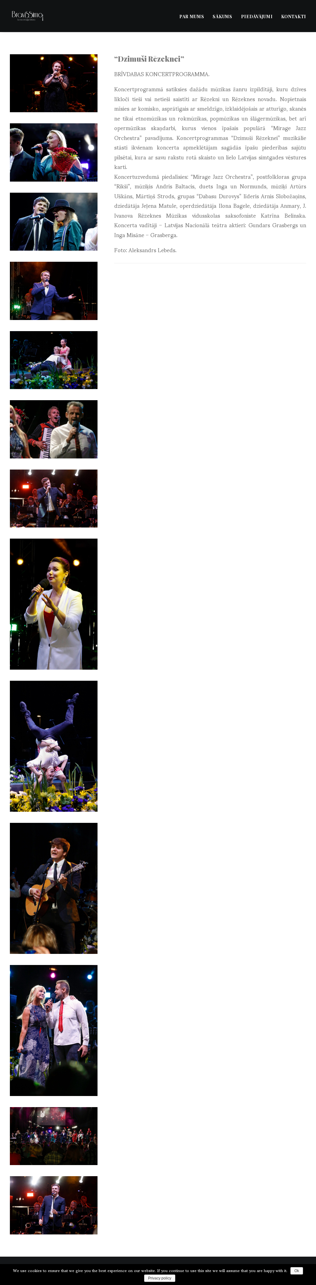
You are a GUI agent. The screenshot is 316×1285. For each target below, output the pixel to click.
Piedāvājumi (257, 16)
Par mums (191, 16)
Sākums (222, 16)
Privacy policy (159, 1278)
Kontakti (293, 16)
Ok (296, 1271)
